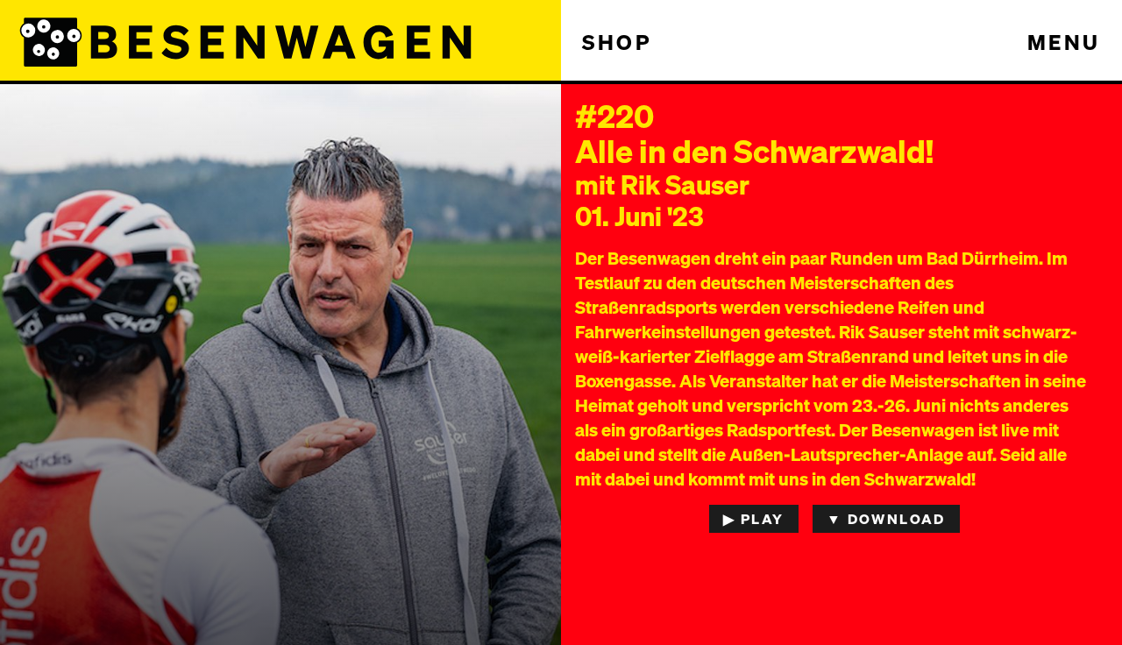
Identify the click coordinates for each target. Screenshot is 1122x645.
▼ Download (886, 518)
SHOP (617, 41)
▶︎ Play (753, 518)
